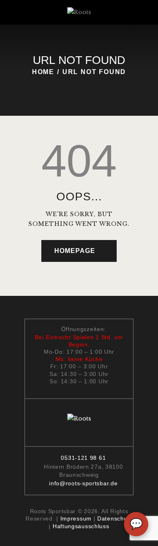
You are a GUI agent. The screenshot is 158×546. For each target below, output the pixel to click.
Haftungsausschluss (81, 526)
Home (43, 71)
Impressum (76, 518)
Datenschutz (114, 518)
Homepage (74, 250)
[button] (27, 12)
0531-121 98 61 (83, 458)
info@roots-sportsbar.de (83, 483)
